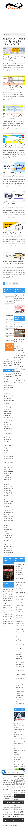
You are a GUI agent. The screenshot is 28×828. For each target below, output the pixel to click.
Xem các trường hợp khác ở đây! (7, 365)
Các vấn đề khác (20, 578)
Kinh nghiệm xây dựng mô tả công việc (20, 631)
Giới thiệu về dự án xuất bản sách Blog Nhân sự (18, 326)
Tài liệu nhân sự (19, 658)
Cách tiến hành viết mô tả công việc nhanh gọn (8, 447)
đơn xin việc (6, 605)
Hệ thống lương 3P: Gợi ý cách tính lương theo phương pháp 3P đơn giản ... (13, 264)
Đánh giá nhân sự (20, 703)
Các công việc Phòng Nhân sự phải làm (19, 574)
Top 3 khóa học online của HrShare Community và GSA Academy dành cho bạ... (14, 204)
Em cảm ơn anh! (18, 807)
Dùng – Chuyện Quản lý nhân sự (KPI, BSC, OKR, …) (20, 603)
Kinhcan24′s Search (11, 816)
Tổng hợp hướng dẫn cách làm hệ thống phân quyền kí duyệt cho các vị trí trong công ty (8, 501)
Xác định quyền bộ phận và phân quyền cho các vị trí (8, 510)
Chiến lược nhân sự (20, 592)
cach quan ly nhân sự (8, 598)
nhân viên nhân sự (7, 600)
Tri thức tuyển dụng (20, 674)
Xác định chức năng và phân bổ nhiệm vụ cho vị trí (8, 529)
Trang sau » (15, 283)
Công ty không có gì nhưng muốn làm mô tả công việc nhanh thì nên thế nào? (9, 409)
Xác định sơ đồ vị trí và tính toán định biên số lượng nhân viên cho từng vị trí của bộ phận (8, 520)
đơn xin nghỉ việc (9, 603)
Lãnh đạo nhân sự (20, 635)
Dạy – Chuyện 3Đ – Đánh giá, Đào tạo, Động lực (20, 598)
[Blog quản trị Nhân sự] (14, 5)
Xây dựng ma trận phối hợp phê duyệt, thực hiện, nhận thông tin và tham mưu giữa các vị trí (9, 490)
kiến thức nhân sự (9, 616)
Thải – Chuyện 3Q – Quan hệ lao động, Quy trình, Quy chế (20, 664)
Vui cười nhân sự (20, 699)
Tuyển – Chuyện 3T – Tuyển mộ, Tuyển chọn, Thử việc (20, 685)
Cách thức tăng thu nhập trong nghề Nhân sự (20, 584)
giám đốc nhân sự (7, 619)
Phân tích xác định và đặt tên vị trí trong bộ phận (8, 537)
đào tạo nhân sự (8, 596)
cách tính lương (6, 621)
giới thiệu (23, 790)
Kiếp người (18, 621)
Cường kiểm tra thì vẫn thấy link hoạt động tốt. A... (20, 814)
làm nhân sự (8, 591)
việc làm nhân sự (7, 618)
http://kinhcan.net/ (12, 811)
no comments (19, 60)
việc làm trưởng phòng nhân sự (7, 614)
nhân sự (5, 589)
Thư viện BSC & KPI (20, 670)
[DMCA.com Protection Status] (19, 769)
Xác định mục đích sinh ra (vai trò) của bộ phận (8, 544)
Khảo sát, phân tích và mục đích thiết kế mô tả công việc (9, 471)
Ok (15, 801)
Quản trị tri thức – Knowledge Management (20, 654)
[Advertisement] (14, 20)
